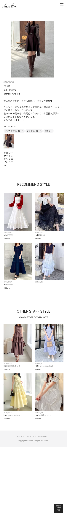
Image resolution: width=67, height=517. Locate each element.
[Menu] (61, 5)
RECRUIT (21, 436)
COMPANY (42, 436)
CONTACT (31, 436)
